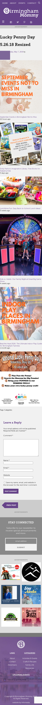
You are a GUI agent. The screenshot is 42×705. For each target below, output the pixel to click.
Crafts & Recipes (29, 662)
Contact (31, 3)
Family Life (29, 665)
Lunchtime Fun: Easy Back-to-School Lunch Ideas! (20, 208)
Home (5, 3)
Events (21, 3)
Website (6, 475)
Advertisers (12, 665)
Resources (29, 668)
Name (6, 460)
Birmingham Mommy (23, 696)
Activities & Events (29, 658)
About (13, 3)
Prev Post (11, 505)
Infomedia (26, 702)
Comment (8, 435)
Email (6, 468)
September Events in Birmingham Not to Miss (18, 117)
